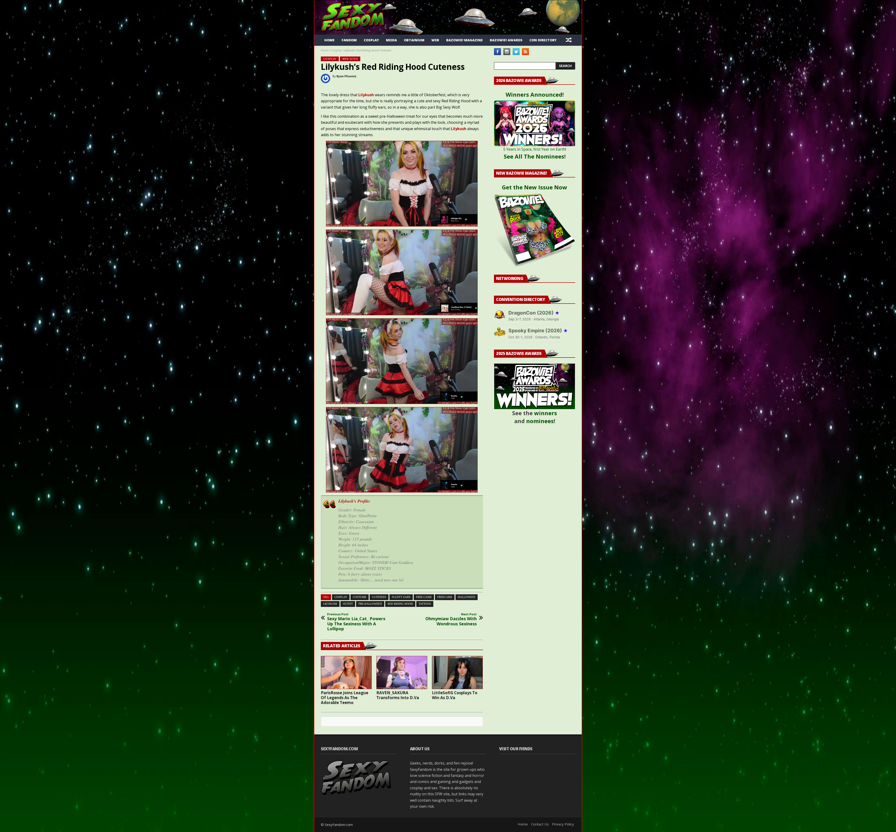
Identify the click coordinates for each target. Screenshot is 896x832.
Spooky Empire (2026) (538, 330)
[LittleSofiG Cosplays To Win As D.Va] (457, 672)
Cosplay (371, 40)
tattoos (425, 603)
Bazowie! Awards (506, 40)
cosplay (340, 597)
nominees (540, 421)
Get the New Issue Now (534, 187)
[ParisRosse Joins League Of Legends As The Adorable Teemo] (346, 672)
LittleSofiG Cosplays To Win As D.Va (454, 695)
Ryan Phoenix (346, 76)
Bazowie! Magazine (464, 40)
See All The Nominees (534, 156)
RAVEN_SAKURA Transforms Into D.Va (397, 695)
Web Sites (350, 58)
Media (391, 40)
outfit (348, 603)
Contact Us (540, 824)
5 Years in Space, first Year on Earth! (534, 149)
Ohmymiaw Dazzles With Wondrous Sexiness (451, 619)
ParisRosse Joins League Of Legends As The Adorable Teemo (344, 697)
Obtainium (414, 40)
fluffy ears (401, 597)
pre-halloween (370, 603)
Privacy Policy (563, 824)
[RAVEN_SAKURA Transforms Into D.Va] (401, 672)
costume (359, 597)
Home (329, 40)
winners (545, 413)
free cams (424, 597)
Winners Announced (534, 94)
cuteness (379, 597)
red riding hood (400, 603)
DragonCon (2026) (534, 313)
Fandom (349, 40)
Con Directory (542, 40)
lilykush (330, 603)
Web (435, 40)
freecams (444, 597)
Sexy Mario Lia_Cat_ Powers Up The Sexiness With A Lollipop (356, 621)
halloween (466, 597)
